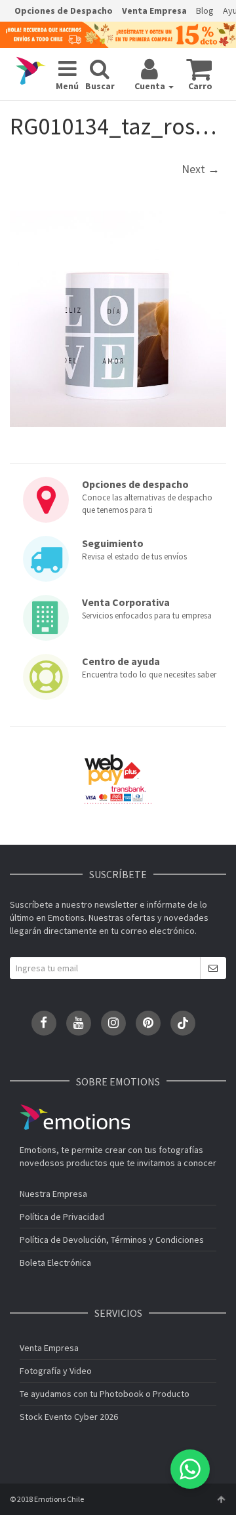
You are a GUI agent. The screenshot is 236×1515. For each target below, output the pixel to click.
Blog (205, 10)
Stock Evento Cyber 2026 (69, 1417)
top (221, 1499)
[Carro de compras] (199, 69)
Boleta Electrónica (55, 1262)
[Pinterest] (148, 1023)
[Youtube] (78, 1023)
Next (201, 168)
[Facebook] (43, 1023)
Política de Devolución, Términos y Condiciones (112, 1239)
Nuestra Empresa (53, 1194)
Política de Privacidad (62, 1216)
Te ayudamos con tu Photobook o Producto (104, 1394)
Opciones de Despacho (63, 10)
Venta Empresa (154, 10)
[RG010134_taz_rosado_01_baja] (118, 319)
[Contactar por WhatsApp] (190, 1469)
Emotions (75, 1117)
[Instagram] (113, 1023)
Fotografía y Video (56, 1371)
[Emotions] (31, 71)
